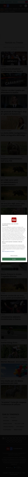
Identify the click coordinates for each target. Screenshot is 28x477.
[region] (14, 238)
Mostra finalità (14, 255)
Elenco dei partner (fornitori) (8, 251)
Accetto (14, 259)
